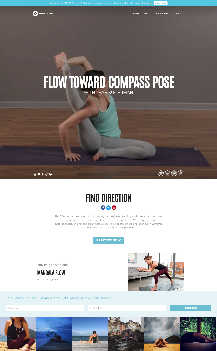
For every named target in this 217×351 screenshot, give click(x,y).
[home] (43, 13)
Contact (177, 13)
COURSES (135, 13)
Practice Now (108, 240)
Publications (161, 13)
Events (147, 13)
